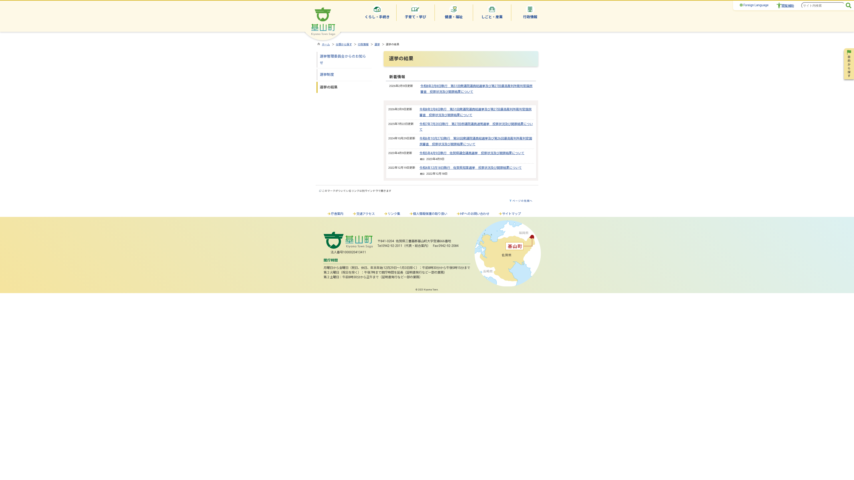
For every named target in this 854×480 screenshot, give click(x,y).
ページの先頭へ (522, 200)
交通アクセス (365, 214)
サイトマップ (511, 214)
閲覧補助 (787, 6)
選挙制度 (327, 74)
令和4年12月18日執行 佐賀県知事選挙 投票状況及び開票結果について (470, 168)
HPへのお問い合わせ (474, 214)
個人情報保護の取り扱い (430, 214)
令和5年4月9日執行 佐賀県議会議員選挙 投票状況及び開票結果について (471, 153)
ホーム (326, 44)
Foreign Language (756, 5)
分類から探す (344, 44)
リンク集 (394, 214)
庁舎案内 (337, 214)
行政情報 (363, 44)
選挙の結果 (329, 87)
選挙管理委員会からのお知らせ (343, 59)
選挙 (377, 44)
